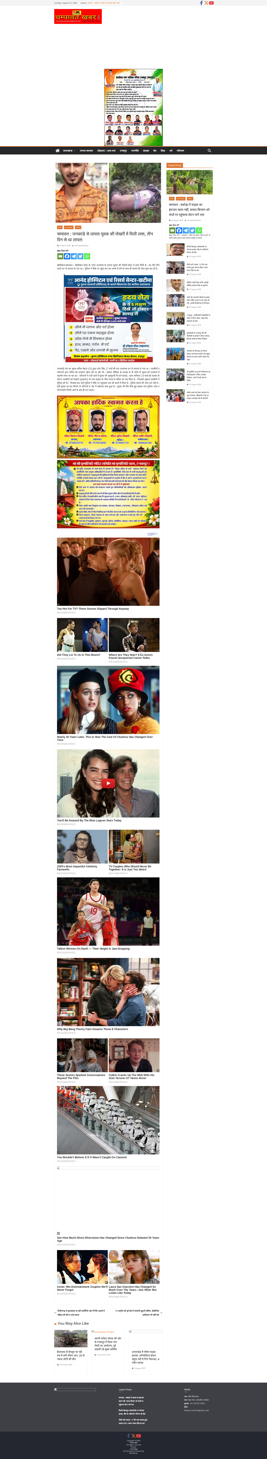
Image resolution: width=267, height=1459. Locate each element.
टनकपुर (123, 150)
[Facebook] (67, 256)
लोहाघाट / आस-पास (106, 150)
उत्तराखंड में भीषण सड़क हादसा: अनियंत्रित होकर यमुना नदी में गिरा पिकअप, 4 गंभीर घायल (145, 1357)
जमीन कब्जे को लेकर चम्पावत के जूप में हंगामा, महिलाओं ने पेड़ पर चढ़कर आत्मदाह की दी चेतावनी (198, 395)
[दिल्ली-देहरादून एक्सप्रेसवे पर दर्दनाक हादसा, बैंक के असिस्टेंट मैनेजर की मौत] (175, 251)
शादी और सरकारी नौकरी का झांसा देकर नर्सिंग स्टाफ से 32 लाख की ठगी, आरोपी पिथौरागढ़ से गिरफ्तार (198, 300)
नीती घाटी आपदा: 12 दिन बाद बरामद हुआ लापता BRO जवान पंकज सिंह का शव (197, 267)
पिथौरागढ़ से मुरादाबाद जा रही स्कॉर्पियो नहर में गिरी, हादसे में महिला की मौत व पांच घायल (81, 1312)
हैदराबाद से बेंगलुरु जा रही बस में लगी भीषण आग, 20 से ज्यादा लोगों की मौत (71, 1355)
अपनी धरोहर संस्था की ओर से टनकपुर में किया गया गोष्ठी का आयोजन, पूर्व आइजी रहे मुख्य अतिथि (107, 1343)
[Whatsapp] (87, 256)
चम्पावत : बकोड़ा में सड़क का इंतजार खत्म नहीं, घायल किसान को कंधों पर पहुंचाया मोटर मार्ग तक (189, 209)
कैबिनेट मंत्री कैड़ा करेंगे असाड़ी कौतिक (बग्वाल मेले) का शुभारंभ (197, 284)
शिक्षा (163, 150)
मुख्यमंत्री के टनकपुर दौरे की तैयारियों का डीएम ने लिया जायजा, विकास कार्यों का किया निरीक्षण (198, 336)
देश (154, 150)
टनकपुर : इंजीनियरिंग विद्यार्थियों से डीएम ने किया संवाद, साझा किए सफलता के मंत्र (198, 318)
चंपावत (59, 227)
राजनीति (135, 150)
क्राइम (146, 150)
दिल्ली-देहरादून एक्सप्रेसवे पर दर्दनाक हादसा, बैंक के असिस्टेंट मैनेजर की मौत (197, 249)
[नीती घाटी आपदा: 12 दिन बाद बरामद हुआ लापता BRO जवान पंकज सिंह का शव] (175, 269)
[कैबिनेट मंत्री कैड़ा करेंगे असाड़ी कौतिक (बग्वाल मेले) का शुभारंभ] (175, 286)
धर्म (171, 150)
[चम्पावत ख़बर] (57, 150)
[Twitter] (80, 256)
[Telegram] (74, 256)
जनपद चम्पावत (86, 150)
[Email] (60, 256)
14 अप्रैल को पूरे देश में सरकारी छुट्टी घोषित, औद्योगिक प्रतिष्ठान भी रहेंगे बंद (137, 1312)
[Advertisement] (133, 48)
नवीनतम (180, 150)
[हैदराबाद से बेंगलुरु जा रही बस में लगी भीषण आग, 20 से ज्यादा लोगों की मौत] (70, 1331)
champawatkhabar (81, 245)
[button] (73, 150)
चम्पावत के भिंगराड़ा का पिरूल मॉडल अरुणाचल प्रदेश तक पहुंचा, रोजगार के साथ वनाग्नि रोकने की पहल (198, 355)
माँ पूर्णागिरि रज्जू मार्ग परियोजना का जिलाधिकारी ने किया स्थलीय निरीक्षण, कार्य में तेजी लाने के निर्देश (198, 376)
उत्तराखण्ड (67, 150)
